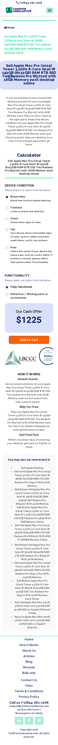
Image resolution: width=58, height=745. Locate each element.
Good (25, 220)
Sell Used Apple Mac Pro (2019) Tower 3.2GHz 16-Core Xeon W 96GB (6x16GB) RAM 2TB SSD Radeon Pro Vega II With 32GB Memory (32, 478)
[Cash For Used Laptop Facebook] (29, 721)
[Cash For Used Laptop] (21, 364)
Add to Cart (29, 340)
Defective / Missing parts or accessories (29, 296)
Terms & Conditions (29, 691)
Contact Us (29, 680)
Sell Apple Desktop (32, 468)
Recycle (29, 667)
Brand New (30, 198)
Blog (29, 661)
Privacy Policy (29, 696)
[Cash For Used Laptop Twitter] (39, 721)
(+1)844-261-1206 (30, 2)
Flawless (27, 209)
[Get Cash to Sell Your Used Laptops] (18, 8)
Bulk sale (29, 673)
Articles (29, 656)
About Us (29, 650)
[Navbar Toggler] (49, 10)
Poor (31, 254)
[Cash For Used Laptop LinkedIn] (19, 721)
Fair (31, 235)
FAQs (29, 685)
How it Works (29, 645)
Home (11, 27)
